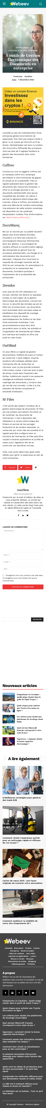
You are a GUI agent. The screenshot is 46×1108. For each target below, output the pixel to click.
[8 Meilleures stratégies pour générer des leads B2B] (23, 780)
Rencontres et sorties (17, 961)
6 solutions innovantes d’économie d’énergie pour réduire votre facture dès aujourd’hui (22, 1056)
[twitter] (27, 515)
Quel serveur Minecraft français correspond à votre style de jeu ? (29, 730)
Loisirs (33, 956)
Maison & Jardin (17, 959)
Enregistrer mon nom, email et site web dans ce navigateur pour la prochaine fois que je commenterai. (23, 578)
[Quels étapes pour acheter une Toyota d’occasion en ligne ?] (9, 708)
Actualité (8, 948)
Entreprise (22, 47)
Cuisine (36, 948)
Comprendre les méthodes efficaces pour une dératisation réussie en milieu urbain (23, 1077)
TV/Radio (31, 964)
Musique (29, 959)
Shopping (32, 961)
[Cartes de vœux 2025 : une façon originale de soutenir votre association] (23, 863)
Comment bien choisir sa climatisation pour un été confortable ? (21, 1048)
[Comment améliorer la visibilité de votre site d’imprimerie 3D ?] (23, 903)
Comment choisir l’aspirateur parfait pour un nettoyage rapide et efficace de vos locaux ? (22, 840)
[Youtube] (33, 993)
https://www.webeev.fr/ (23, 494)
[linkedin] (23, 515)
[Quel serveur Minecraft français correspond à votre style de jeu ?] (9, 730)
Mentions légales (32, 1104)
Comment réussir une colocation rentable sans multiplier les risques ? (23, 1040)
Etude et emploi (27, 951)
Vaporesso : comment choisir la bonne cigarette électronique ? (29, 741)
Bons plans (18, 948)
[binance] (23, 107)
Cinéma (28, 948)
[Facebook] (5, 993)
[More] (35, 467)
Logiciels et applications (23, 50)
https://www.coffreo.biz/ (17, 217)
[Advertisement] (23, 605)
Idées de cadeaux (16, 953)
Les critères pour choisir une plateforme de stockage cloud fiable (30, 719)
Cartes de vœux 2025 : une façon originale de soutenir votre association (22, 881)
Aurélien (28, 76)
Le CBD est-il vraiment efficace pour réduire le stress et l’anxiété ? (20, 1085)
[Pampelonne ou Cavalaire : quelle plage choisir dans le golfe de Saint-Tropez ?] (9, 697)
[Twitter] (26, 993)
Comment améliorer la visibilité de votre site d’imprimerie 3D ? (20, 922)
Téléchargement (18, 964)
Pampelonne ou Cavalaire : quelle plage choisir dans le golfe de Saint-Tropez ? (29, 697)
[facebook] (19, 515)
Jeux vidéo (30, 953)
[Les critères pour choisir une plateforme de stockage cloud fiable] (9, 719)
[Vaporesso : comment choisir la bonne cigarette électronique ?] (9, 741)
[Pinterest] (19, 993)
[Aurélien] (23, 480)
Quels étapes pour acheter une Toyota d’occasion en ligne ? (28, 708)
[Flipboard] (12, 993)
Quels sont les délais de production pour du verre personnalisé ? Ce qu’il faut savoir (22, 1069)
